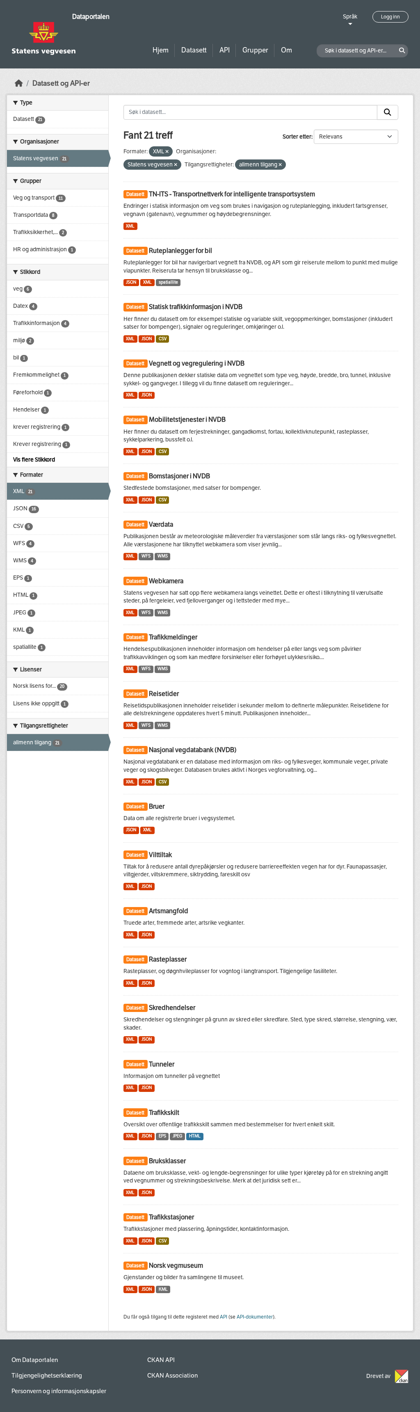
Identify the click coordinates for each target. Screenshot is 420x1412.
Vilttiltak (160, 855)
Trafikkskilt (164, 1112)
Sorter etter (297, 136)
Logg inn (390, 17)
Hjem (161, 50)
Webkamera (166, 581)
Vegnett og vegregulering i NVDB (196, 363)
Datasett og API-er (61, 83)
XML (130, 226)
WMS (163, 556)
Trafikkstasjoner (171, 1217)
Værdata (161, 524)
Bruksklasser (167, 1161)
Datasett (194, 50)
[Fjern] (167, 152)
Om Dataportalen (34, 1360)
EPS (162, 1136)
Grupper (255, 50)
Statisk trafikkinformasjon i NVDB (195, 307)
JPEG (177, 1136)
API (224, 50)
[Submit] (387, 112)
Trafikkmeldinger (173, 637)
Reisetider (164, 694)
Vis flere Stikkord (34, 459)
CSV (163, 338)
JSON (131, 282)
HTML (195, 1136)
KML (163, 1289)
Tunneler (161, 1064)
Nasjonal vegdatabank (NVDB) (193, 750)
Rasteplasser (168, 959)
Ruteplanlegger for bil (180, 251)
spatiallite (168, 282)
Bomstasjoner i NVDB (179, 476)
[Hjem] (19, 83)
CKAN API (161, 1360)
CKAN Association (172, 1375)
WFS (146, 556)
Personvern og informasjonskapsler (58, 1391)
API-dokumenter (255, 1317)
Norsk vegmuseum (176, 1265)
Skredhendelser (172, 1008)
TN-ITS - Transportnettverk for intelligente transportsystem (232, 194)
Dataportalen (91, 16)
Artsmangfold (168, 911)
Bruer (156, 806)
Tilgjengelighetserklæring (46, 1375)
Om (286, 50)
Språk (350, 16)
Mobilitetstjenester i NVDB (187, 419)
